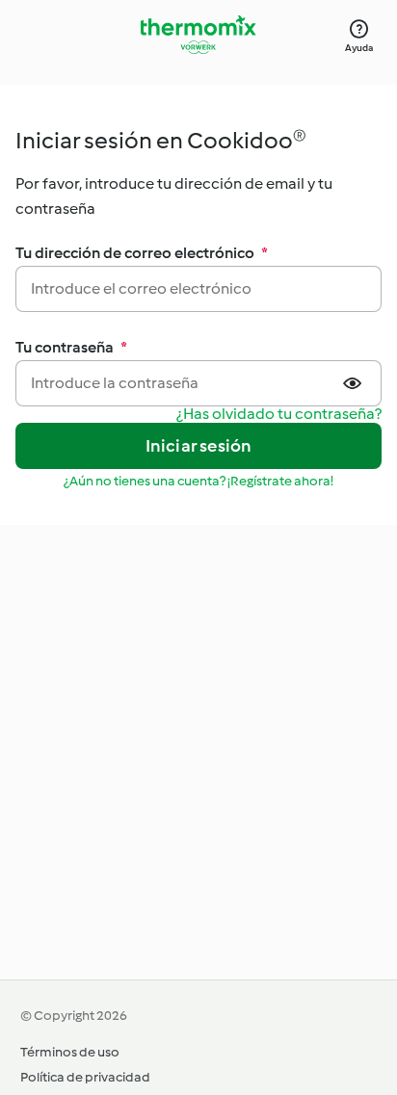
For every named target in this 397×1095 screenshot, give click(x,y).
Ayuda (359, 47)
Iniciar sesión (199, 445)
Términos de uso (69, 1052)
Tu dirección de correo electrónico (141, 253)
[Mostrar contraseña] (354, 383)
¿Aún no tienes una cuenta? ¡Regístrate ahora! (198, 481)
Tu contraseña (71, 347)
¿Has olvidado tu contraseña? (279, 414)
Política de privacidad (85, 1077)
